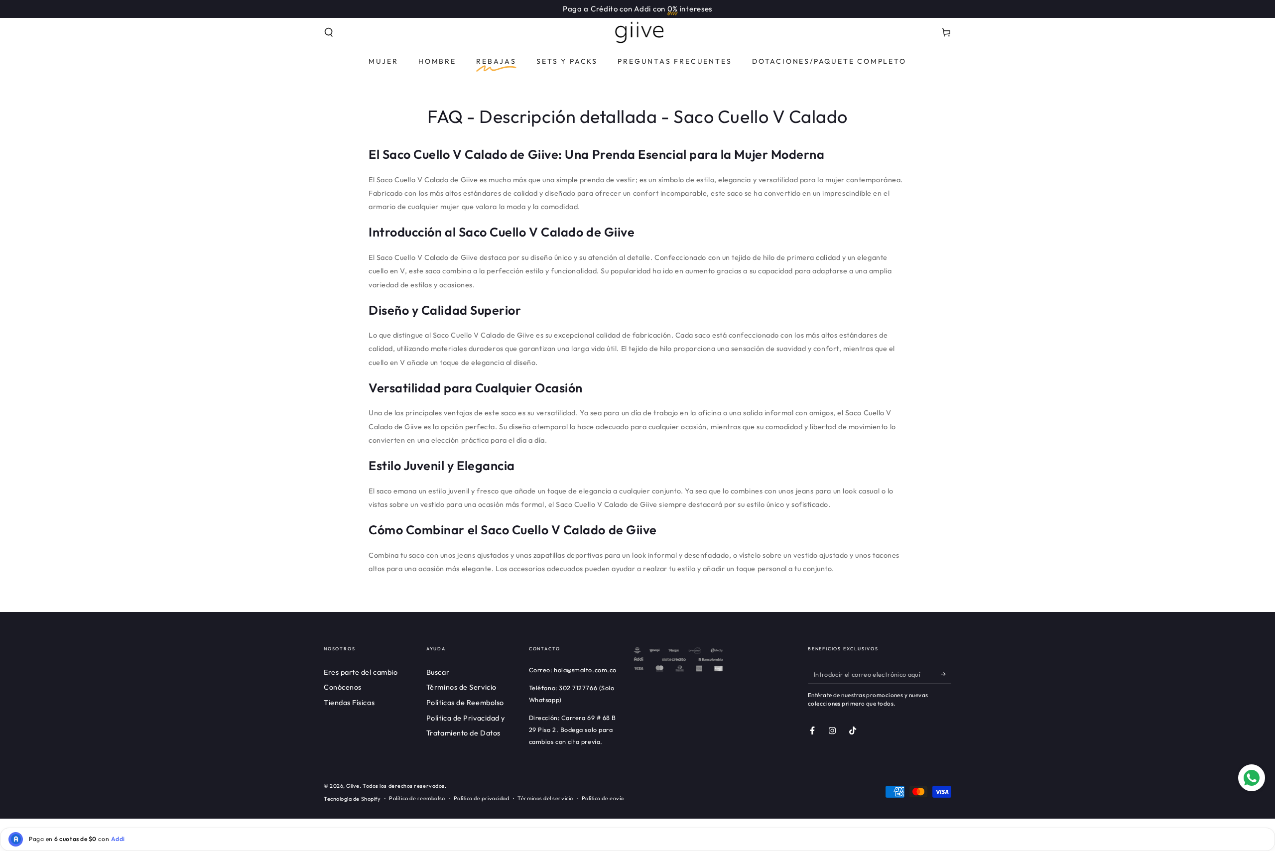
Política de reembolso (417, 798)
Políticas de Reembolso (465, 702)
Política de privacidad (482, 798)
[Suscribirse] (946, 674)
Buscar (437, 672)
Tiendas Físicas (349, 702)
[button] (329, 32)
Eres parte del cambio (360, 672)
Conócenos (343, 687)
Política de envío (603, 798)
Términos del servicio (545, 798)
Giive (353, 785)
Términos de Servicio (461, 687)
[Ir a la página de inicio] (637, 32)
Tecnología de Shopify (352, 798)
